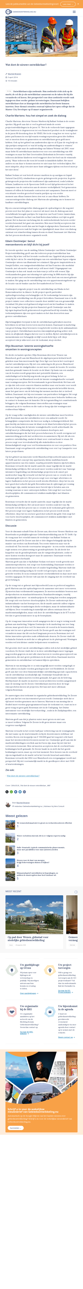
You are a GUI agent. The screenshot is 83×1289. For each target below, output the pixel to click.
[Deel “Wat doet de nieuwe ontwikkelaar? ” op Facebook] (15, 791)
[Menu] (74, 12)
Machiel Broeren (14, 74)
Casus (11, 945)
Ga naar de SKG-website (26, 1033)
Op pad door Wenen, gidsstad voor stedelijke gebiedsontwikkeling (28, 939)
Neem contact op (65, 1037)
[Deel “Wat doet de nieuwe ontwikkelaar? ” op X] (7, 791)
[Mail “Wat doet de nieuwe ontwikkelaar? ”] (24, 791)
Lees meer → (68, 4)
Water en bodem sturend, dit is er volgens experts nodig (41, 836)
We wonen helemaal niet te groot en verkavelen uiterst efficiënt (44, 823)
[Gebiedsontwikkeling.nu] (37, 12)
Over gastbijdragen (28, 993)
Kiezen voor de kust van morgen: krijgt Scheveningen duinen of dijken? (33, 861)
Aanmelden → (15, 1128)
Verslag (9, 91)
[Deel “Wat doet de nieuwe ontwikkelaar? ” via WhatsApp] (11, 791)
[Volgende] (76, 892)
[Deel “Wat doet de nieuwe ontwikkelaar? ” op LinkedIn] (20, 791)
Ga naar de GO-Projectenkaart (64, 991)
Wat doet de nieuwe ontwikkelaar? (23, 776)
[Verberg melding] (78, 4)
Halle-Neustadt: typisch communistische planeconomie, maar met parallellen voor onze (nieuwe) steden (41, 848)
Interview (72, 945)
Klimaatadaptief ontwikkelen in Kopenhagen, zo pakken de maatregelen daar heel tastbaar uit (37, 874)
